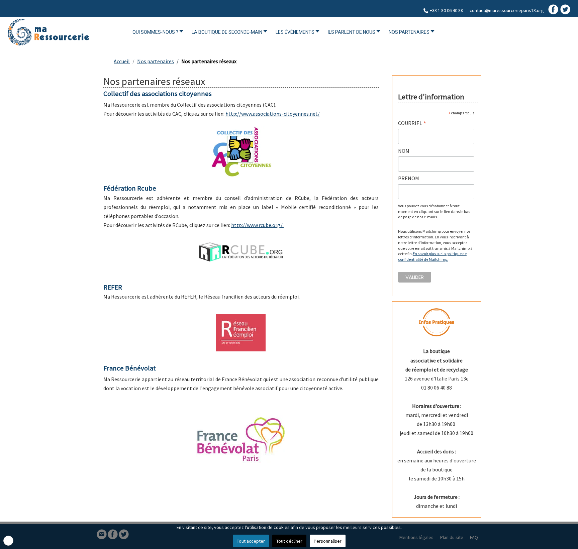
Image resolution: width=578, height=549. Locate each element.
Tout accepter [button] (251, 541)
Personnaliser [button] (328, 541)
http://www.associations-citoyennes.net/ (272, 113)
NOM (403, 150)
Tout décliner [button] (289, 541)
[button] (8, 541)
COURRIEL (412, 123)
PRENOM (408, 178)
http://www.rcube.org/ (257, 225)
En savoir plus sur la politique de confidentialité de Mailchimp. (432, 256)
